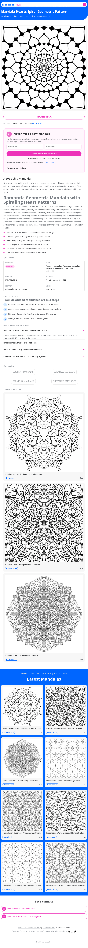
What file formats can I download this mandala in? (25, 330)
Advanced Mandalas (64, 372)
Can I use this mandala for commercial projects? (24, 356)
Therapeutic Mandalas (64, 381)
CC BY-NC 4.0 (37, 123)
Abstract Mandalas (23, 372)
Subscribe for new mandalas (44, 153)
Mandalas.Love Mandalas (29, 927)
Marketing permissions (16, 168)
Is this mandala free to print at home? (20, 343)
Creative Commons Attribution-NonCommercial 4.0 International (39, 931)
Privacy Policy (49, 162)
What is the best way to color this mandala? (23, 349)
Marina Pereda (49, 927)
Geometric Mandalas (23, 381)
